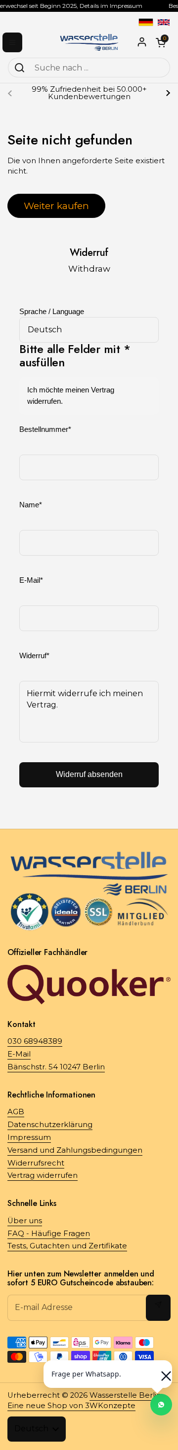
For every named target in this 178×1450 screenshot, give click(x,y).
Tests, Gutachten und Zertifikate (67, 1245)
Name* (30, 505)
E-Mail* (31, 580)
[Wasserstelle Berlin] (89, 42)
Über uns (24, 1220)
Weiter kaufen (56, 206)
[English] (164, 22)
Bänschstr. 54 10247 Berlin (56, 1066)
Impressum (29, 1137)
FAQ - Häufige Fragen (48, 1233)
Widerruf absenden (89, 774)
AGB (15, 1111)
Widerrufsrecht (35, 1163)
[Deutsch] (145, 22)
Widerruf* (34, 656)
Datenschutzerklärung (49, 1124)
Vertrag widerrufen (42, 1175)
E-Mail (19, 1054)
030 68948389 (34, 1041)
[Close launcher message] (161, 1371)
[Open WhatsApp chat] (161, 1404)
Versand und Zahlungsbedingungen (74, 1150)
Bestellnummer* (45, 429)
